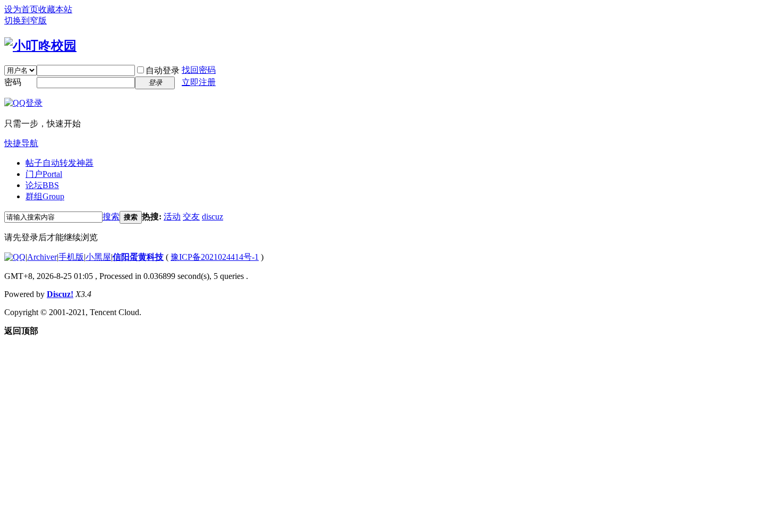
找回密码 (199, 69)
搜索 (111, 216)
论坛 (42, 185)
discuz (212, 216)
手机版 (71, 256)
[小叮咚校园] (40, 46)
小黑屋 (98, 256)
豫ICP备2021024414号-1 (215, 256)
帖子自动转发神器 (60, 162)
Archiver (42, 256)
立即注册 (199, 82)
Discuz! (60, 294)
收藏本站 (55, 9)
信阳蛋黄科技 (138, 256)
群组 (45, 196)
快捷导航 (21, 143)
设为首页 (21, 9)
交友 (191, 216)
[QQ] (15, 256)
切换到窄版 (25, 20)
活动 (172, 216)
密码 (12, 82)
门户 (44, 174)
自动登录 (163, 70)
